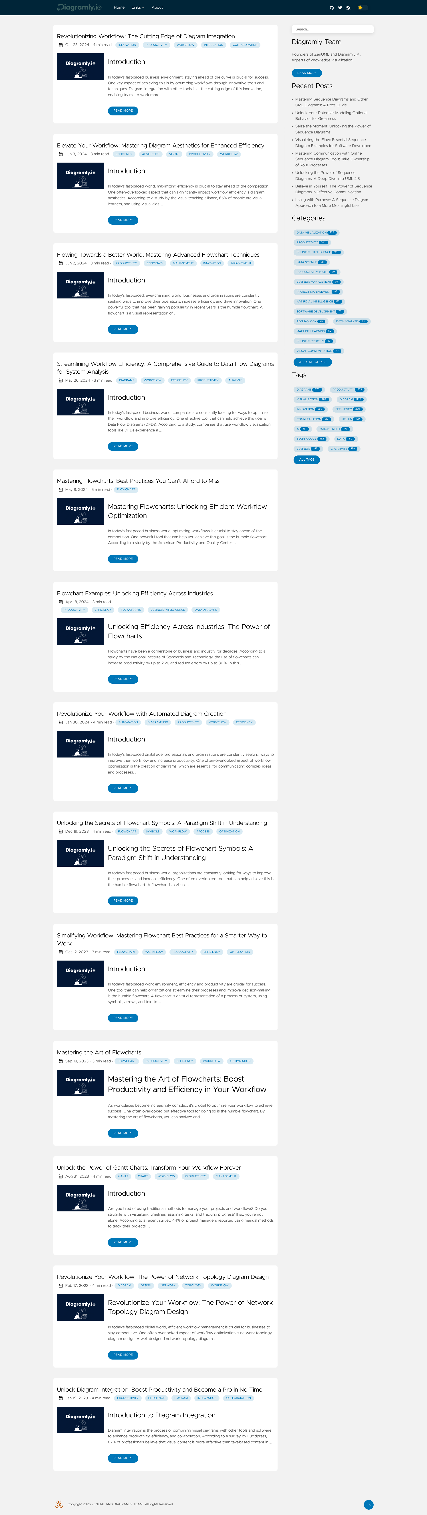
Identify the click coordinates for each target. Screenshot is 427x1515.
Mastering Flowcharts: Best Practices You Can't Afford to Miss (138, 481)
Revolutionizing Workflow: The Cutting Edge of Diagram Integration (146, 37)
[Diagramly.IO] (81, 7)
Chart (143, 1176)
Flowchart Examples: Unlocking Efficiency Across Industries (135, 594)
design (146, 1285)
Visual (174, 154)
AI (301, 429)
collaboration (245, 45)
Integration (207, 1398)
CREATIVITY (343, 448)
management (183, 263)
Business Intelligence (168, 609)
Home (119, 8)
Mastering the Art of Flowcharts (99, 1053)
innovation (127, 45)
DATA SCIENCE (310, 262)
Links (136, 8)
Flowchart (126, 489)
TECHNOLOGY (310, 321)
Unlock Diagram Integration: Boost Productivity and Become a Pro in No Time (159, 1390)
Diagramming (157, 722)
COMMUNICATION (312, 419)
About (157, 8)
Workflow (229, 154)
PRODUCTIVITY (311, 242)
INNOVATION (309, 409)
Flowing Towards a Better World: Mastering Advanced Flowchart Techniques (158, 255)
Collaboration (238, 1398)
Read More (123, 110)
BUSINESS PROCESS (313, 341)
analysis (235, 380)
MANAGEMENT (333, 429)
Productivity (199, 154)
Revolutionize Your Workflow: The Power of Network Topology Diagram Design (163, 1277)
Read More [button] (306, 73)
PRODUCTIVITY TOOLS (316, 272)
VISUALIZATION (311, 399)
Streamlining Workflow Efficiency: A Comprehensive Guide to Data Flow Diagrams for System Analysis (165, 368)
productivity (156, 45)
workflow (185, 45)
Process (203, 831)
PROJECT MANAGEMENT (317, 291)
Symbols (153, 831)
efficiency (155, 263)
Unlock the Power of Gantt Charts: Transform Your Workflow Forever (149, 1168)
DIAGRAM (350, 399)
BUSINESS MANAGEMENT (317, 281)
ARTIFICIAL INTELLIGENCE (318, 301)
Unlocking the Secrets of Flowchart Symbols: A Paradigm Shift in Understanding (162, 823)
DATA (344, 438)
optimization (240, 952)
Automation (128, 722)
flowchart (126, 952)
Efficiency (124, 154)
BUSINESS (307, 448)
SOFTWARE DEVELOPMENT (319, 311)
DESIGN (351, 419)
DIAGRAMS (308, 389)
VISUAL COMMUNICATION (318, 351)
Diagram (181, 1398)
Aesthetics (150, 154)
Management (226, 1176)
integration (213, 45)
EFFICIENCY (347, 409)
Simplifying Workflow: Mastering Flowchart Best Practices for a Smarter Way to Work (162, 940)
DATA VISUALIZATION (315, 232)
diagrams (126, 380)
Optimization (229, 831)
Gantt (123, 1176)
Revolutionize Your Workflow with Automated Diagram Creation (142, 714)
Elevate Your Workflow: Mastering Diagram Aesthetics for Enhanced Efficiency (160, 146)
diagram (124, 1285)
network (168, 1285)
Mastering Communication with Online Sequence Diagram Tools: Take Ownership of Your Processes (332, 159)
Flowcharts (131, 609)
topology (193, 1285)
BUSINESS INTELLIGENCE (317, 252)
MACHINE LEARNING (314, 331)
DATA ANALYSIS (350, 321)
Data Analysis (206, 609)
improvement (241, 263)
